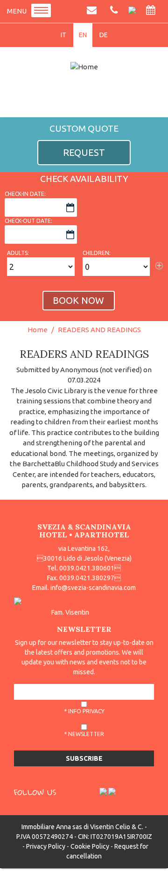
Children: (97, 253)
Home (38, 330)
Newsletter (86, 734)
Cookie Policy (89, 846)
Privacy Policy (45, 846)
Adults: (18, 253)
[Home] (84, 66)
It (63, 35)
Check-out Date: (28, 221)
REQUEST (84, 152)
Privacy (94, 711)
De (103, 35)
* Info (84, 711)
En (83, 35)
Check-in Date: (25, 194)
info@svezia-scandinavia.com (93, 587)
